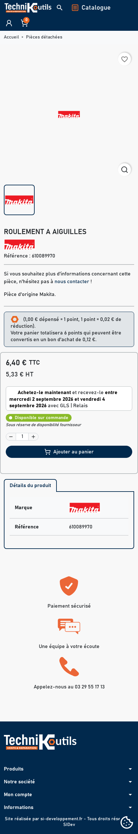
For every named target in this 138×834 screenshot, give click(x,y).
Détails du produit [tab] (30, 485)
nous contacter (72, 281)
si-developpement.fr (61, 819)
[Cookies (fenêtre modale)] (127, 823)
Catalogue (96, 7)
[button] (60, 7)
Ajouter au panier (73, 451)
